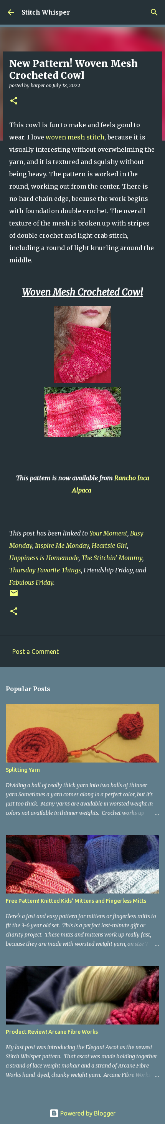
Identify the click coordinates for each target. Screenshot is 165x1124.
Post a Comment (35, 651)
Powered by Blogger (87, 1113)
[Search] (154, 12)
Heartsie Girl (109, 545)
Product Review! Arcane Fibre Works (52, 1032)
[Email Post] (13, 595)
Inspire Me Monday (62, 545)
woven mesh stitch (75, 137)
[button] (13, 101)
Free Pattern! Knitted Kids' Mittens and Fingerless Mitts (76, 901)
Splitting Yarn (23, 770)
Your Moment (108, 533)
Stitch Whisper (45, 12)
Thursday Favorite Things (45, 570)
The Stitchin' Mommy (111, 558)
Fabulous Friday (31, 582)
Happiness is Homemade (44, 558)
